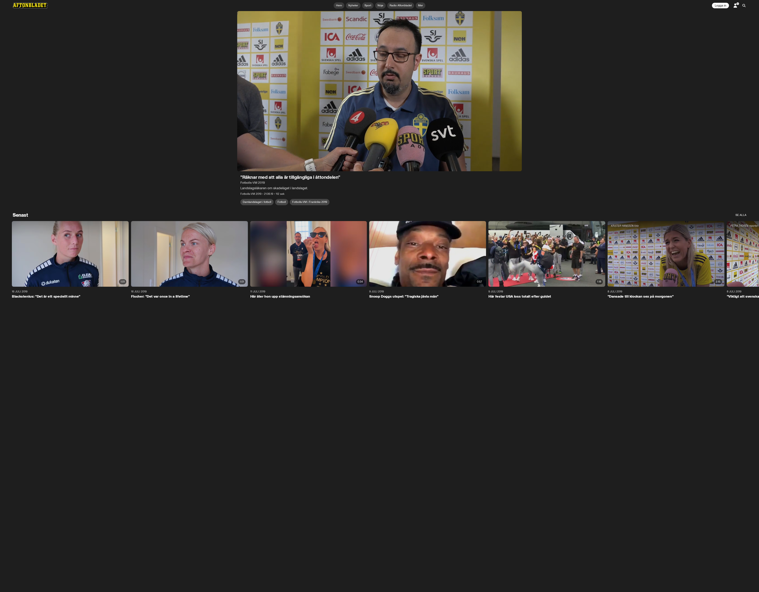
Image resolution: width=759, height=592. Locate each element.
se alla (740, 215)
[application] (379, 91)
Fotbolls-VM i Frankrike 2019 (309, 202)
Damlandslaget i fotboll (257, 202)
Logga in (720, 5)
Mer (420, 5)
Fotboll (282, 202)
